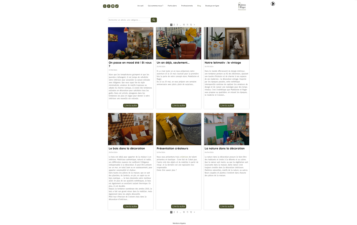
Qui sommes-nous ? (155, 6)
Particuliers (172, 6)
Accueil (140, 6)
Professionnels (187, 6)
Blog (199, 6)
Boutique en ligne (212, 6)
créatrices (184, 157)
